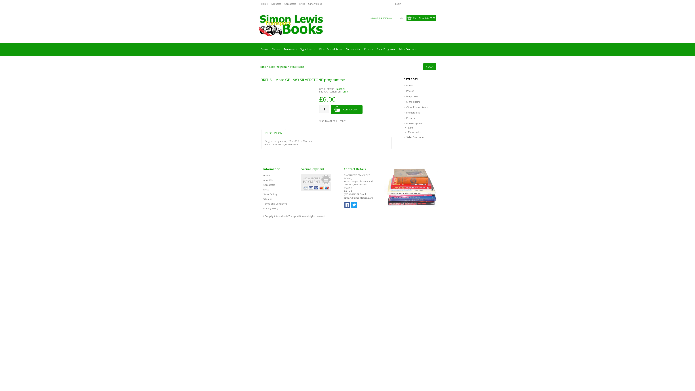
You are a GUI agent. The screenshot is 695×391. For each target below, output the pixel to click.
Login (398, 3)
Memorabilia (353, 49)
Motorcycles (414, 132)
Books (264, 49)
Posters (368, 49)
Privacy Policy (270, 208)
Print (343, 121)
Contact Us (290, 3)
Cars (410, 127)
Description (273, 133)
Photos (276, 49)
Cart (415, 18)
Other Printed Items (330, 49)
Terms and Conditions (275, 203)
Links (302, 3)
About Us (276, 3)
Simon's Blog (315, 3)
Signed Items (307, 49)
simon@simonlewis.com (358, 197)
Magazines (290, 49)
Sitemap (267, 199)
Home (264, 3)
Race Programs (386, 49)
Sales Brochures (408, 49)
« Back (429, 66)
